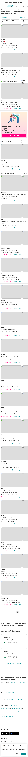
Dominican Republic (7, 9)
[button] (17, 612)
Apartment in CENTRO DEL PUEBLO (9, 102)
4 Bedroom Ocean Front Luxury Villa (9, 275)
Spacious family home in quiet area (9, 356)
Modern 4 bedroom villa (7, 248)
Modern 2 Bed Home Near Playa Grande (10, 70)
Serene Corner (4, 598)
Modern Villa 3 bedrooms (7, 571)
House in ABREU (5, 162)
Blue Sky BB (4, 410)
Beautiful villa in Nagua (6, 463)
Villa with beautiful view (6, 490)
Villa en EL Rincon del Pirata (7, 302)
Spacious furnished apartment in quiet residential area (14, 437)
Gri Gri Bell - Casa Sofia (6, 517)
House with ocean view (6, 544)
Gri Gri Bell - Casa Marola (7, 43)
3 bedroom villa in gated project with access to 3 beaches (14, 221)
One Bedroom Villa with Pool (8, 329)
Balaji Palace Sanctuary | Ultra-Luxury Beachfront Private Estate (14, 194)
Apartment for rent (5, 383)
